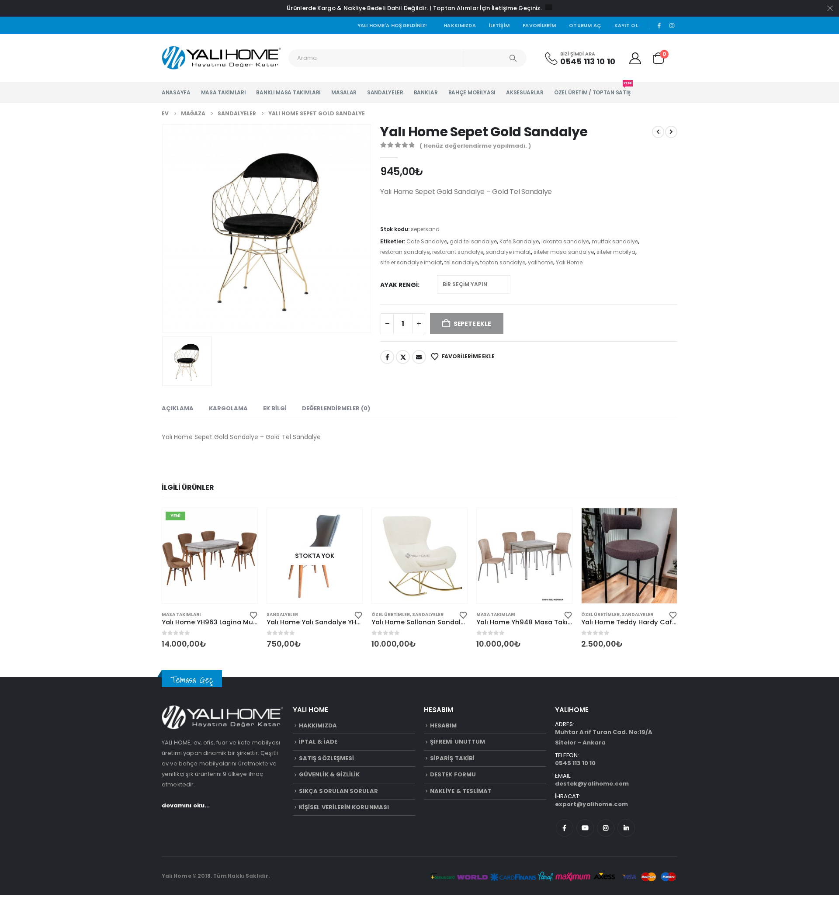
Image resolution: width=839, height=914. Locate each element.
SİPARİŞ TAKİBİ (452, 758)
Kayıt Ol (626, 25)
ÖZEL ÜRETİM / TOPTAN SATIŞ (592, 89)
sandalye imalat (508, 252)
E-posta (419, 357)
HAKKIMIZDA (318, 725)
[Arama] (513, 58)
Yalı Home (569, 262)
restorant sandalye (457, 252)
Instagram (605, 828)
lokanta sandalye (565, 241)
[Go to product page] (419, 555)
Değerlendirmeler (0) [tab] (336, 408)
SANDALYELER (385, 92)
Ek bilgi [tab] (275, 408)
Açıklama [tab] (178, 408)
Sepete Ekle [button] (453, 522)
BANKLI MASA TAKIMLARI (288, 92)
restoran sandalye (405, 252)
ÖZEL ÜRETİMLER (390, 614)
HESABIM (443, 725)
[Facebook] (659, 25)
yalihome (540, 262)
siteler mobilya (615, 252)
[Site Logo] (222, 58)
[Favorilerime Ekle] (253, 614)
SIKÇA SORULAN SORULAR (338, 791)
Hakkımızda (460, 25)
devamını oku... (186, 805)
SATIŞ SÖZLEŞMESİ (326, 758)
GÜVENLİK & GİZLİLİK (329, 774)
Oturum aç (585, 25)
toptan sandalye (502, 262)
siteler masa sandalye (564, 252)
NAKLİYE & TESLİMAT (461, 791)
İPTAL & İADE (318, 741)
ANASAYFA (176, 92)
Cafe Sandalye (426, 241)
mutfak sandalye (615, 241)
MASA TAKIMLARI (223, 92)
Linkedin (626, 828)
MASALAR (344, 92)
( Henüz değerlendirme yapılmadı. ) (475, 146)
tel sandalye (461, 262)
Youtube (585, 828)
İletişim (499, 25)
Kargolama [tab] (228, 408)
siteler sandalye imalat (411, 262)
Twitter (403, 357)
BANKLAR (426, 92)
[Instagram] (671, 25)
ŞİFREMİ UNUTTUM (457, 741)
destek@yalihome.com (592, 783)
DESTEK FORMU (453, 774)
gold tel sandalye (473, 241)
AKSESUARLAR (525, 92)
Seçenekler (243, 522)
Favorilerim (539, 25)
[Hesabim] (635, 58)
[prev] (658, 132)
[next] (671, 132)
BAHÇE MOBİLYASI (472, 92)
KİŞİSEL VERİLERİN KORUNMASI (344, 807)
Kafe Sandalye (519, 241)
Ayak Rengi (399, 284)
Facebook (387, 357)
